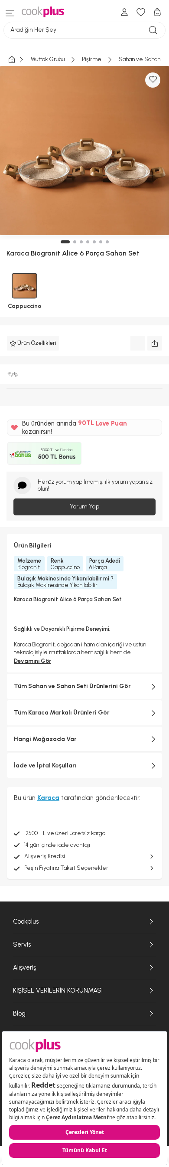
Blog (19, 1013)
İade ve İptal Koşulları (45, 765)
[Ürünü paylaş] (154, 343)
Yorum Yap (84, 506)
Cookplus (26, 921)
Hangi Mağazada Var (45, 739)
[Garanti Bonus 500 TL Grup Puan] (44, 453)
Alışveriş (24, 967)
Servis (22, 944)
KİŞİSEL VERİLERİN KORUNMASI (58, 990)
